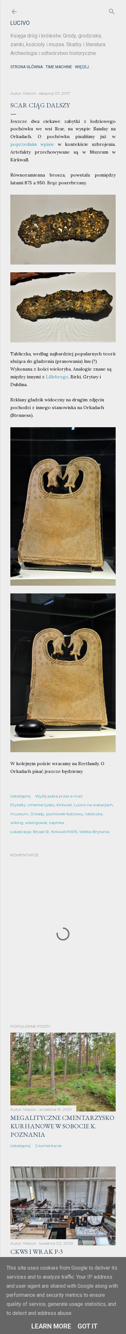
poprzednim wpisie (32, 144)
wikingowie (36, 822)
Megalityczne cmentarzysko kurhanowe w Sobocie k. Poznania (62, 1126)
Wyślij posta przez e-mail (58, 796)
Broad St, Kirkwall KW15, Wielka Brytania (71, 831)
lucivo (20, 22)
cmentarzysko (41, 804)
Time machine (59, 67)
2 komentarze (48, 1145)
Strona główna (26, 67)
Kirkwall (64, 804)
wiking (16, 822)
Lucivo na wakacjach (93, 804)
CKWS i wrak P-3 (36, 1251)
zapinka (56, 822)
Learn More (51, 1326)
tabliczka (93, 813)
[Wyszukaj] (112, 10)
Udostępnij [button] (20, 796)
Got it (88, 1326)
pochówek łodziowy (64, 813)
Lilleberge (57, 377)
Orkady (37, 813)
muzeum (19, 813)
